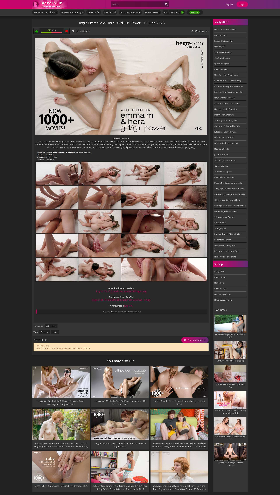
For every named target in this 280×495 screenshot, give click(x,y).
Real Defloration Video (224, 177)
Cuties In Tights (221, 288)
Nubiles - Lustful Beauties (225, 109)
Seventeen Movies (222, 239)
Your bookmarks (173, 12)
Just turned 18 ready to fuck (226, 251)
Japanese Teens (221, 154)
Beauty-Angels (220, 69)
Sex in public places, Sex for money (230, 205)
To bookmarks (83, 31)
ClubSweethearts (222, 58)
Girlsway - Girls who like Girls (227, 126)
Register (229, 4)
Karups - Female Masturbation (227, 234)
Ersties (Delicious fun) (223, 41)
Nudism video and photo (225, 256)
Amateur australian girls (72, 12)
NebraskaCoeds (221, 149)
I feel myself (110, 12)
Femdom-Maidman (222, 294)
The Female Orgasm (223, 171)
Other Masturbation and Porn (227, 200)
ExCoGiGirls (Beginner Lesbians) (228, 86)
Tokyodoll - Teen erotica (225, 160)
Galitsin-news (220, 222)
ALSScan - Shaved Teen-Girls (227, 103)
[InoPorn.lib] (49, 4)
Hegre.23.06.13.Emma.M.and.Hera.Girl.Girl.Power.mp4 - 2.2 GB (121, 300)
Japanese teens (152, 12)
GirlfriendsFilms (221, 166)
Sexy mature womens (130, 12)
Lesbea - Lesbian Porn (224, 137)
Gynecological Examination (226, 211)
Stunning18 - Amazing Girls (226, 120)
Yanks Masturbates (223, 52)
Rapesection (219, 277)
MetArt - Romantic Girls (224, 114)
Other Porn (51, 326)
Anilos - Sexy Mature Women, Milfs (229, 194)
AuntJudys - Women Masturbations (229, 188)
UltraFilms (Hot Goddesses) (226, 75)
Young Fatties (220, 228)
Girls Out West (220, 35)
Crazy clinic (219, 271)
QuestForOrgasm (222, 63)
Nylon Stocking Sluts (223, 300)
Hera (55, 332)
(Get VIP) (128, 305)
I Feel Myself (219, 46)
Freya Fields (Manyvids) (224, 97)
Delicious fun (94, 12)
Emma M (44, 332)
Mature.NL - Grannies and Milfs (228, 183)
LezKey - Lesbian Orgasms (226, 143)
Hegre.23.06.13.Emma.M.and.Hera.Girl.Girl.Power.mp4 (121, 291)
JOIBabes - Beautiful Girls (225, 131)
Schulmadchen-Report (224, 217)
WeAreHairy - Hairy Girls (225, 245)
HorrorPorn (219, 283)
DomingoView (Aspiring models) (228, 92)
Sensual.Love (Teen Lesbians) (227, 80)
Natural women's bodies (45, 12)
